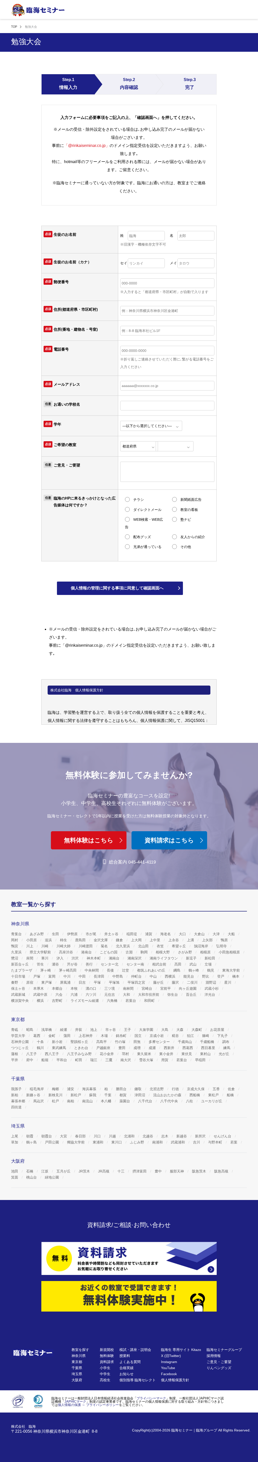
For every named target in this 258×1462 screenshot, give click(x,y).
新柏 (15, 1095)
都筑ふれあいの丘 (151, 970)
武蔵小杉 (212, 988)
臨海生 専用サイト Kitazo (181, 1349)
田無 (138, 1041)
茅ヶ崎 (46, 970)
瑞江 (94, 1060)
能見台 (189, 976)
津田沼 (140, 1095)
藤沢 (176, 982)
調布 (226, 1041)
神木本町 (94, 958)
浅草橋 (47, 1029)
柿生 (64, 940)
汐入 (60, 958)
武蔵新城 (18, 994)
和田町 (150, 1000)
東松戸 (214, 1095)
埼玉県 (77, 1374)
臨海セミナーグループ (224, 1349)
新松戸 (76, 1095)
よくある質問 (130, 1362)
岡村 (15, 940)
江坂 (45, 1171)
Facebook (169, 1374)
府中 (30, 1060)
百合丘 (192, 994)
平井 (15, 1060)
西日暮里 (208, 1048)
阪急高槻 (221, 1171)
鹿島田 (81, 940)
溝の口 (91, 988)
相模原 (206, 952)
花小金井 (107, 1054)
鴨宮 (15, 946)
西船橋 (195, 1095)
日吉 (83, 982)
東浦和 (98, 1142)
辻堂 (126, 970)
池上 (94, 1029)
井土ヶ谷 (111, 934)
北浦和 (130, 1136)
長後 (111, 970)
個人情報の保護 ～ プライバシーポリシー (88, 1405)
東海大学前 (231, 970)
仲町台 (137, 976)
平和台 (62, 1060)
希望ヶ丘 (179, 946)
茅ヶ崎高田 (68, 970)
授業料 (124, 1355)
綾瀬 (64, 1029)
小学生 (105, 1368)
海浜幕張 (89, 1089)
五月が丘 (64, 1171)
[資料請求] (129, 1258)
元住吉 (110, 994)
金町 (52, 1035)
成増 (138, 1048)
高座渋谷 (66, 952)
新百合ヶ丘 (20, 964)
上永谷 (174, 940)
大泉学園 (146, 1029)
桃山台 (32, 1177)
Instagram (169, 1362)
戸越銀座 (103, 1048)
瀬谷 (56, 964)
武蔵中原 (40, 994)
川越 (113, 1136)
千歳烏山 (185, 1041)
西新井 (169, 1048)
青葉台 (17, 934)
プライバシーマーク (151, 1398)
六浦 (75, 994)
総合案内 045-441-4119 (132, 862)
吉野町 (57, 1000)
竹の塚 (120, 1041)
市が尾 (91, 934)
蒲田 (67, 1035)
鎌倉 (120, 940)
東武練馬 (59, 1048)
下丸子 (223, 1035)
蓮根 (15, 1054)
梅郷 (56, 1089)
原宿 (30, 982)
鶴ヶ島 (32, 1142)
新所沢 (201, 1136)
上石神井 (86, 1035)
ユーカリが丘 (212, 1101)
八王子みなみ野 (80, 1054)
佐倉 (232, 1089)
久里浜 (17, 952)
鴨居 (225, 940)
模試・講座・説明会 (135, 1349)
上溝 (191, 940)
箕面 (15, 1177)
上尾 (15, 1136)
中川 (67, 976)
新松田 (210, 958)
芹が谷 (73, 964)
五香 (217, 1089)
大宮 (64, 1136)
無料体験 (107, 1355)
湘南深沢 (135, 958)
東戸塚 (47, 982)
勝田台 (121, 1089)
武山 (193, 964)
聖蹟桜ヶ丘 (80, 1041)
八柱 (190, 1101)
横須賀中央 (20, 1000)
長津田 (99, 976)
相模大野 (163, 952)
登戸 (221, 976)
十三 (121, 1171)
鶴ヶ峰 (194, 970)
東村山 (206, 1054)
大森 (180, 1029)
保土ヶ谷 (18, 988)
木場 (105, 1035)
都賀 (123, 1095)
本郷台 (57, 988)
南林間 (129, 988)
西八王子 (52, 1054)
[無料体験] (129, 1296)
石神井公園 (20, 1041)
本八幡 (106, 1101)
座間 (30, 958)
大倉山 (200, 934)
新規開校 (107, 1349)
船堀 (45, 1060)
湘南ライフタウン (164, 958)
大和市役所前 (149, 994)
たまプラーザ (22, 970)
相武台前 (159, 964)
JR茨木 (85, 1171)
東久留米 (144, 1054)
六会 (59, 994)
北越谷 (148, 1136)
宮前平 (166, 988)
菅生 (41, 964)
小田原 (32, 940)
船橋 (231, 1095)
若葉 (234, 1142)
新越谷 (182, 1136)
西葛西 (188, 1048)
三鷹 (109, 1060)
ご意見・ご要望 (219, 1362)
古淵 (129, 952)
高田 (178, 964)
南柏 (71, 1101)
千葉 (108, 1095)
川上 (30, 946)
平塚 (98, 982)
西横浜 (170, 976)
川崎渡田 (86, 946)
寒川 (45, 958)
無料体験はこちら (88, 840)
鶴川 (41, 1048)
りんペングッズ (219, 1368)
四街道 (17, 1107)
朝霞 (30, 1136)
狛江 (191, 1035)
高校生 (105, 1380)
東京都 (77, 1362)
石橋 (30, 1171)
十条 (41, 1041)
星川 (228, 982)
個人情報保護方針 (175, 1380)
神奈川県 (79, 1355)
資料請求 (107, 1362)
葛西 (37, 1035)
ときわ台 (81, 1048)
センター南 (135, 964)
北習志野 (157, 1089)
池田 (15, 1171)
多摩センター (160, 1041)
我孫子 (17, 1089)
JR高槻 (104, 1171)
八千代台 (145, 1101)
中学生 (105, 1374)
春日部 (81, 1136)
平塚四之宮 (136, 982)
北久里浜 (123, 946)
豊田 (122, 1048)
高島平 (102, 1041)
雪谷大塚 (146, 1060)
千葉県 (77, 1368)
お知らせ (126, 1374)
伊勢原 (73, 934)
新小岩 (57, 1041)
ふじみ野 (137, 1142)
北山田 (144, 946)
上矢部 (208, 940)
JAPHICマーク (75, 1401)
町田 (79, 1060)
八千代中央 (169, 1101)
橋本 (236, 976)
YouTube (168, 1368)
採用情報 (214, 1355)
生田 (56, 934)
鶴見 (211, 970)
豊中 (159, 1171)
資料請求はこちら (169, 840)
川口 (98, 1136)
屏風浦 (66, 982)
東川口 (117, 1142)
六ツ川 (91, 994)
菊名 (105, 946)
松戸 (56, 1101)
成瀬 (153, 1048)
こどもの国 (109, 952)
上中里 (155, 940)
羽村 (126, 1054)
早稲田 (201, 1060)
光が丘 (224, 1054)
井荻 (79, 1029)
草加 (15, 1142)
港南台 (87, 952)
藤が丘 (159, 982)
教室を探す (80, 1349)
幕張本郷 (18, 1101)
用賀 (165, 1060)
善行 (90, 964)
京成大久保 (196, 1089)
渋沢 (76, 958)
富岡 (52, 976)
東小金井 (166, 1054)
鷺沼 (15, 958)
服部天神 (177, 1171)
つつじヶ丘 (20, 1048)
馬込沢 (39, 1101)
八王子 (32, 1054)
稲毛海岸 (37, 1089)
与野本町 (215, 1142)
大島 (165, 1029)
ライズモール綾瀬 (85, 1000)
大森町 (197, 1029)
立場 (209, 964)
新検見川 (55, 1095)
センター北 (110, 964)
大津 (217, 934)
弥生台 (173, 994)
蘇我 (93, 1095)
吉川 (197, 1142)
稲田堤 (132, 934)
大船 (232, 934)
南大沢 (126, 1060)
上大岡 (137, 940)
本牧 (75, 988)
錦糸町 (121, 1035)
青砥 (15, 1029)
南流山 (88, 1101)
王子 (128, 1029)
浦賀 (149, 934)
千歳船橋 (207, 1041)
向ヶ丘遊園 (188, 988)
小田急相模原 (230, 952)
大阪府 (77, 1380)
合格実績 (126, 1368)
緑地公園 (52, 1177)
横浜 (41, 1000)
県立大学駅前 (41, 952)
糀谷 (176, 1035)
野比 (206, 976)
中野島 (118, 976)
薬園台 (125, 1101)
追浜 (49, 940)
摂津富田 (140, 1171)
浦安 (71, 1089)
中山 (154, 976)
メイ (173, 263)
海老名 (166, 934)
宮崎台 (147, 988)
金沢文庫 (101, 940)
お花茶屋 (217, 1029)
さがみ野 (185, 952)
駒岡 (145, 952)
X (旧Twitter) (171, 1355)
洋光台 (210, 994)
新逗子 (192, 958)
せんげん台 (223, 1136)
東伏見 (187, 1054)
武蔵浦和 (178, 1142)
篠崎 (206, 1035)
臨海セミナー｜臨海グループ (194, 1430)
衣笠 (161, 946)
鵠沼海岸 (201, 946)
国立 (139, 1035)
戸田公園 (52, 1142)
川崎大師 (64, 946)
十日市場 (18, 976)
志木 (165, 1136)
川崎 (45, 946)
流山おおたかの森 (167, 1095)
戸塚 (37, 976)
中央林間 (92, 970)
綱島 (177, 970)
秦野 (15, 982)
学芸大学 (18, 1035)
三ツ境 (110, 988)
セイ (123, 263)
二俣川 (193, 982)
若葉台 (131, 1000)
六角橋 (112, 1000)
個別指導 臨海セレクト (137, 1380)
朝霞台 (47, 1136)
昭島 (30, 1029)
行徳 (176, 1089)
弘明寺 (222, 946)
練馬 (227, 1048)
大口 (183, 934)
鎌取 (139, 1089)
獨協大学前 (76, 1142)
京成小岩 (157, 1035)
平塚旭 (114, 982)
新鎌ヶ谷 (33, 1095)
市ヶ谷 (111, 1029)
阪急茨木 (199, 1171)
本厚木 (39, 988)
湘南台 (114, 958)
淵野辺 (211, 982)
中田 (83, 976)
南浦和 (158, 1142)
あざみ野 (37, 934)
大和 (127, 994)
